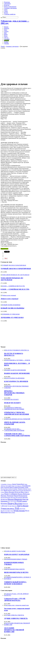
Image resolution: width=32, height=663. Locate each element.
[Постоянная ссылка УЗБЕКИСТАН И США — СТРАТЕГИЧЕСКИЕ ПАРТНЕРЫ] (17, 430)
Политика (7, 2)
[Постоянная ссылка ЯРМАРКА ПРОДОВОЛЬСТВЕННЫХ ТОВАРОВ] (17, 387)
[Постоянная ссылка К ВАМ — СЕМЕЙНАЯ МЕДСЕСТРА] (13, 286)
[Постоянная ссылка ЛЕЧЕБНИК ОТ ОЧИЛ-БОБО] (10, 314)
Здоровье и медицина (10, 8)
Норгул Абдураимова (12, 501)
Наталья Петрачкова (16, 497)
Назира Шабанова (24, 494)
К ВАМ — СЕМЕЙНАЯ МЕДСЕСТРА (15, 289)
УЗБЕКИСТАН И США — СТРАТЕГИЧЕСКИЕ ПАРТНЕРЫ (17, 435)
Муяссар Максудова (21, 492)
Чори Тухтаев (22, 508)
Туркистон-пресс (7, 508)
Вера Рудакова (14, 487)
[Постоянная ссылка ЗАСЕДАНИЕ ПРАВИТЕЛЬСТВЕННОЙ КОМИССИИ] (17, 624)
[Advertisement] (16, 64)
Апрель (6, 31)
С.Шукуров (4, 506)
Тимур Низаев (22, 506)
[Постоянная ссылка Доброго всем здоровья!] (8, 295)
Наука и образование (10, 6)
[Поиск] (1, 17)
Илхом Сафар (12, 490)
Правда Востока (15, 503)
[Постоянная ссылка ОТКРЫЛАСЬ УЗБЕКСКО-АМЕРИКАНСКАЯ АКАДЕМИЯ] (17, 409)
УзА (17, 508)
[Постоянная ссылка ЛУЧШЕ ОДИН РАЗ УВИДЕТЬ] (14, 615)
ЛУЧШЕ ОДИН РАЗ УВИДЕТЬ (16, 618)
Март (5, 30)
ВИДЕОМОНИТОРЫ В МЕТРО (16, 572)
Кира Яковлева (27, 490)
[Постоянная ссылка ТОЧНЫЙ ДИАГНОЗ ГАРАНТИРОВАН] (13, 265)
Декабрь (6, 43)
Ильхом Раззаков (19, 490)
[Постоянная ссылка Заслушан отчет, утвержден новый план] (16, 605)
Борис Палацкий (5, 487)
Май (5, 33)
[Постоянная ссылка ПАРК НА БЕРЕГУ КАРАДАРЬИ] (14, 551)
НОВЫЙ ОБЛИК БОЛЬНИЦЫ (12, 308)
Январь (6, 27)
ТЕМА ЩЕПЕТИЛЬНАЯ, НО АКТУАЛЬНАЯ (12, 279)
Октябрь (6, 40)
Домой (3, 46)
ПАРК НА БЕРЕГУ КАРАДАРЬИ (16, 554)
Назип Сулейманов (10, 494)
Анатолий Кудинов (9, 485)
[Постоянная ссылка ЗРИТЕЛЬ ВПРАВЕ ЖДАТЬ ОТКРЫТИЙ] (17, 419)
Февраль (6, 28)
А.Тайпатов (9, 484)
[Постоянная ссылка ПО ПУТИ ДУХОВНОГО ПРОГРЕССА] (16, 350)
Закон (5, 9)
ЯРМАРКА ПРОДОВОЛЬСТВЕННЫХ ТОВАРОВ (14, 393)
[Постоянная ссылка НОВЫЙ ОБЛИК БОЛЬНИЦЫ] (10, 305)
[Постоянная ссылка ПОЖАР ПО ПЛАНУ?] (11, 399)
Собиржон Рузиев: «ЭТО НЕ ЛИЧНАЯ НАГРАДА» (14, 599)
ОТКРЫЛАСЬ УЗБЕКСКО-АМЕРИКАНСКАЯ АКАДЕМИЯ (16, 413)
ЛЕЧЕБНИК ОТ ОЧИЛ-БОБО (12, 317)
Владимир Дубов (23, 487)
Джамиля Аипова (22, 488)
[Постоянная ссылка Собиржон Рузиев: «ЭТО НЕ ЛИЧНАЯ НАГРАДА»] (17, 595)
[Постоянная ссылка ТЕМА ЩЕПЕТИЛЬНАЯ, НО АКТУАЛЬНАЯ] (15, 274)
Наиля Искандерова (20, 496)
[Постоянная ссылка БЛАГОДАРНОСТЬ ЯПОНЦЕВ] (14, 378)
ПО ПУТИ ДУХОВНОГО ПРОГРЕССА (13, 354)
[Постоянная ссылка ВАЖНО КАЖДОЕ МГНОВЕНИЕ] (15, 370)
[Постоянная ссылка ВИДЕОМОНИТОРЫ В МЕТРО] (14, 569)
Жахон (6, 490)
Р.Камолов (25, 503)
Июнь (6, 34)
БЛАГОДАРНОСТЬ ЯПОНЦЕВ (16, 381)
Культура (6, 5)
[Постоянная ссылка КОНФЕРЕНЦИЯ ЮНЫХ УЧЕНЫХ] (15, 559)
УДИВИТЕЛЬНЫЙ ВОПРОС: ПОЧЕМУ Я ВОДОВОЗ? (15, 583)
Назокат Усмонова (7, 496)
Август (6, 37)
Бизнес (6, 12)
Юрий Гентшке (19, 510)
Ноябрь (6, 42)
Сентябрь (7, 39)
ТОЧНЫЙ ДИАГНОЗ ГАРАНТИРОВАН (16, 268)
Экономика (7, 3)
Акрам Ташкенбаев (18, 484)
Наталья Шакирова (15, 499)
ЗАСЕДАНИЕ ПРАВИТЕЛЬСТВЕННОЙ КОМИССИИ (14, 630)
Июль (5, 36)
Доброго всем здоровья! (9, 299)
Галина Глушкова (12, 488)
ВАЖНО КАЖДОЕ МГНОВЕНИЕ (17, 373)
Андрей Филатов (18, 485)
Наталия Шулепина (6, 497)
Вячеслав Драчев (4, 488)
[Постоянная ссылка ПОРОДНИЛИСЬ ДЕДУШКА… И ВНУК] (17, 360)
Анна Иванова (26, 485)
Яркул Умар (11, 512)
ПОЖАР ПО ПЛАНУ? (12, 403)
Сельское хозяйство (9, 14)
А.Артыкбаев (3, 484)
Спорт (6, 11)
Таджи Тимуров (12, 506)
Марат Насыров (9, 492)
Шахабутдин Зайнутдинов (7, 510)
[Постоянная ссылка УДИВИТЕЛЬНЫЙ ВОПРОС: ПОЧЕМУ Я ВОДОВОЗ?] (17, 578)
